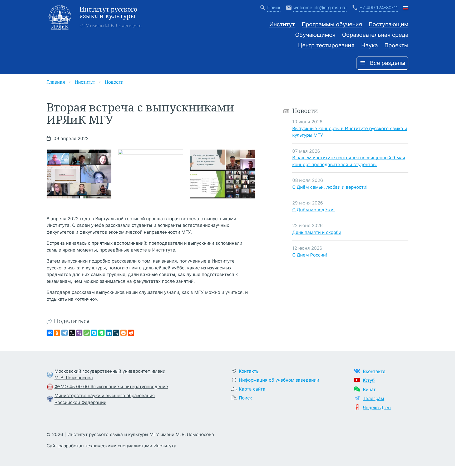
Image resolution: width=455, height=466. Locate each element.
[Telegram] (64, 333)
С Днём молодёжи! (313, 209)
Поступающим (388, 24)
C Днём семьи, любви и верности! (330, 187)
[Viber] (79, 333)
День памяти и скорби (316, 232)
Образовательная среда (375, 34)
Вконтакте (374, 371)
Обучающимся (315, 34)
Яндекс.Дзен (377, 407)
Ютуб (369, 380)
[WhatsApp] (86, 333)
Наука (369, 45)
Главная (56, 81)
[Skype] (94, 333)
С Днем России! (309, 254)
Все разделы (382, 62)
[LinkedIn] (109, 333)
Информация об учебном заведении (279, 380)
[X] (72, 333)
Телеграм (373, 398)
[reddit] (131, 333)
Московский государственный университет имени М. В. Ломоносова (110, 374)
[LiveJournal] (116, 333)
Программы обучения (332, 24)
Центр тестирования (326, 45)
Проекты (396, 45)
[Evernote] (101, 333)
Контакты (249, 371)
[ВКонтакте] (50, 333)
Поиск (245, 398)
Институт (282, 24)
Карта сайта (252, 389)
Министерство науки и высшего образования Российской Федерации (105, 399)
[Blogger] (123, 333)
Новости (114, 81)
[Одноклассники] (57, 333)
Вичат (369, 389)
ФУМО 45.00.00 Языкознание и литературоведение (111, 386)
